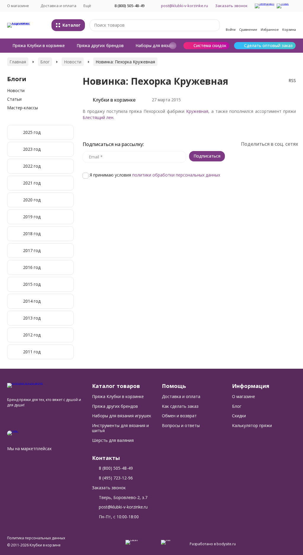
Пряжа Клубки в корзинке (38, 45)
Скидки (239, 415)
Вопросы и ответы (181, 425)
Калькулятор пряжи (252, 425)
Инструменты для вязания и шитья (120, 428)
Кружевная (197, 111)
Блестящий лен (98, 117)
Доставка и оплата (58, 5)
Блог (45, 62)
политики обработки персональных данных (176, 175)
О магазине (243, 396)
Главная (17, 62)
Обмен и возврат (179, 415)
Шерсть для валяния (113, 440)
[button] (172, 45)
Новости (72, 62)
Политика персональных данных (36, 537)
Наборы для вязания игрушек (166, 45)
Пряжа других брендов (100, 45)
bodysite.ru (226, 543)
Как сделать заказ (180, 406)
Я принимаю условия (154, 175)
